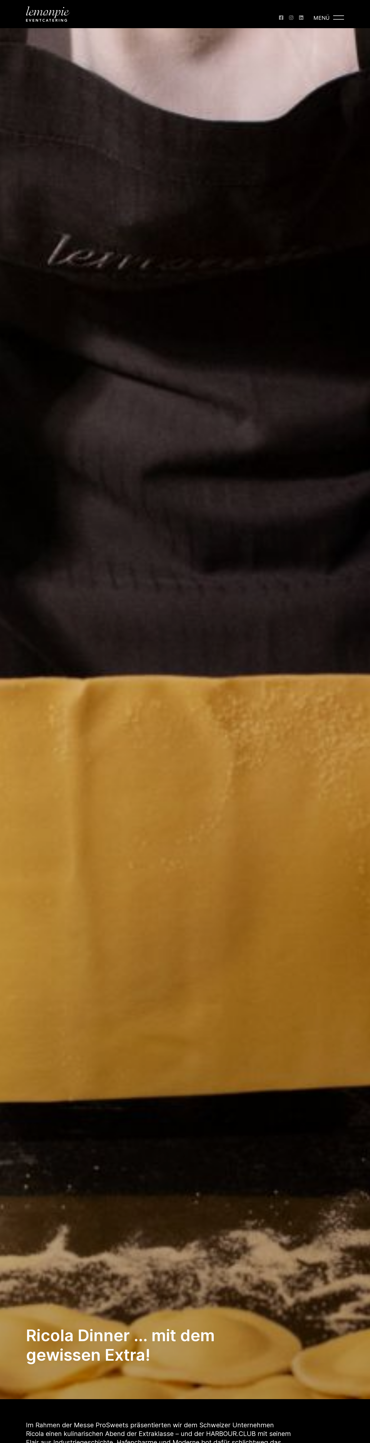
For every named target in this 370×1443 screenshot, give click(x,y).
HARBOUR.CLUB (231, 1434)
